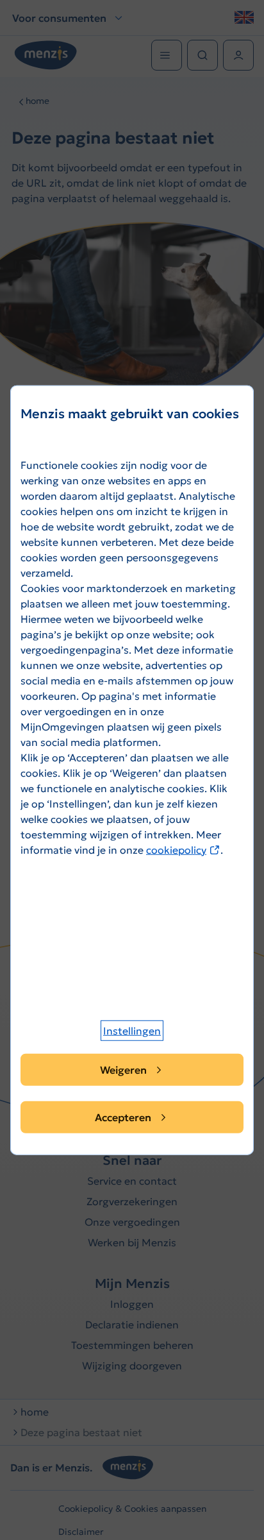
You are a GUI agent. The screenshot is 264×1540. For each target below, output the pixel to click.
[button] (132, 1030)
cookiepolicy (183, 849)
